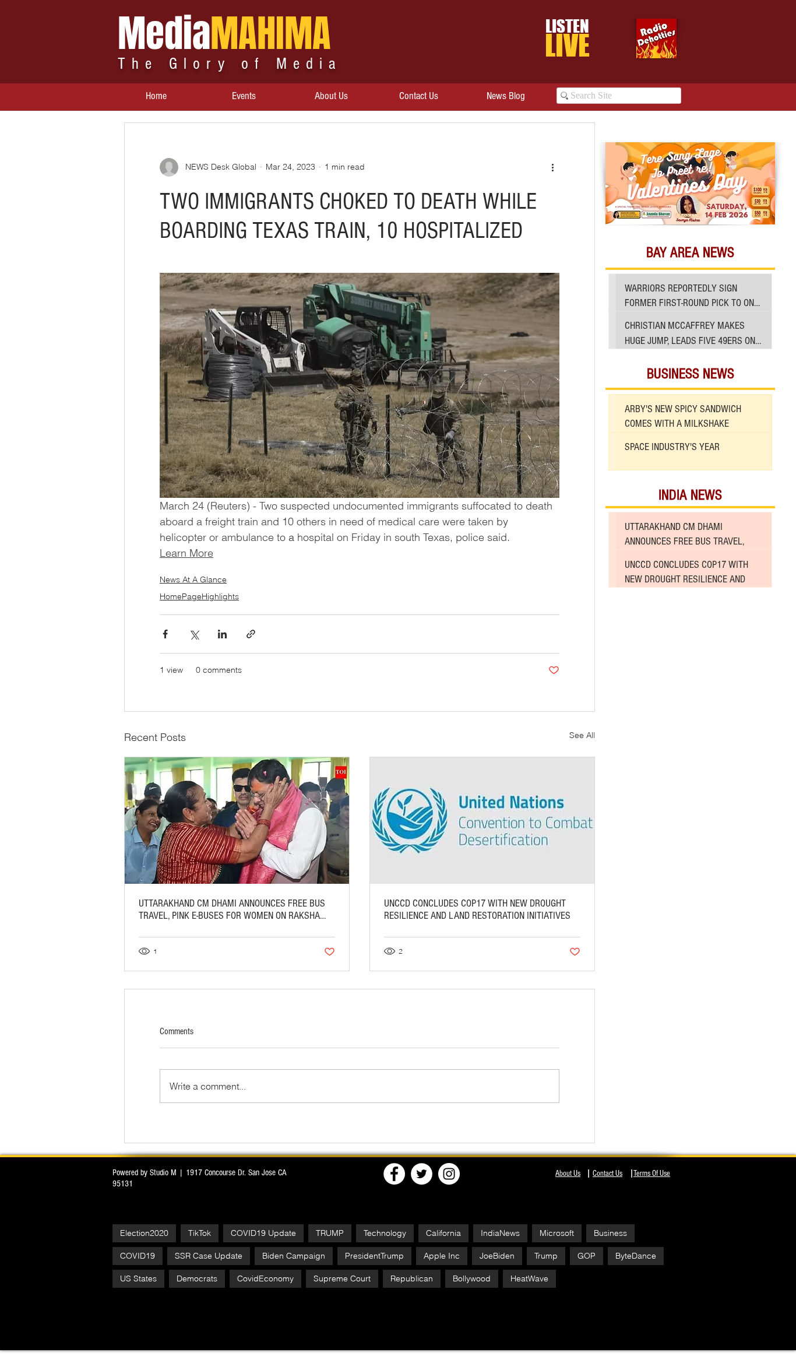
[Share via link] (250, 634)
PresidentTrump (374, 1255)
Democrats (197, 1278)
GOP (586, 1255)
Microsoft (557, 1233)
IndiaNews (500, 1233)
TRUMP (330, 1233)
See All (582, 735)
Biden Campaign (293, 1255)
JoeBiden (497, 1255)
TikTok (199, 1233)
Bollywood (472, 1278)
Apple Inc (442, 1255)
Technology (385, 1233)
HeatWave (529, 1278)
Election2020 (144, 1233)
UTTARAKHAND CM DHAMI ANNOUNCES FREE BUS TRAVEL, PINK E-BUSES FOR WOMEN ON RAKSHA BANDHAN (232, 909)
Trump (546, 1255)
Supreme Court (342, 1278)
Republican (411, 1278)
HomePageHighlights (199, 596)
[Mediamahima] (449, 1174)
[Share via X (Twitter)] (193, 634)
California (443, 1233)
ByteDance (635, 1255)
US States (138, 1278)
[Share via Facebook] (165, 634)
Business (610, 1233)
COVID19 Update (263, 1233)
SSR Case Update (208, 1255)
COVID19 (137, 1255)
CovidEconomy (265, 1278)
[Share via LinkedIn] (222, 634)
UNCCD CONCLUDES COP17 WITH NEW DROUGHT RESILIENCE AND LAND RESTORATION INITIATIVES (477, 909)
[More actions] (552, 167)
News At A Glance (193, 579)
